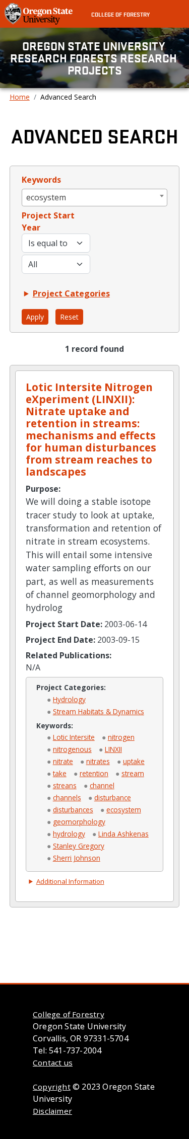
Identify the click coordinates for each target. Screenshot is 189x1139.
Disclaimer (52, 1111)
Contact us (53, 1062)
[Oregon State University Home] (39, 13)
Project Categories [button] (71, 293)
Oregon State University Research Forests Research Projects (94, 58)
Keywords (41, 179)
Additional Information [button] (70, 881)
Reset (69, 317)
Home (20, 97)
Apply (35, 317)
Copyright (52, 1087)
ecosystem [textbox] (46, 197)
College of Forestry (120, 14)
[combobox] (95, 197)
